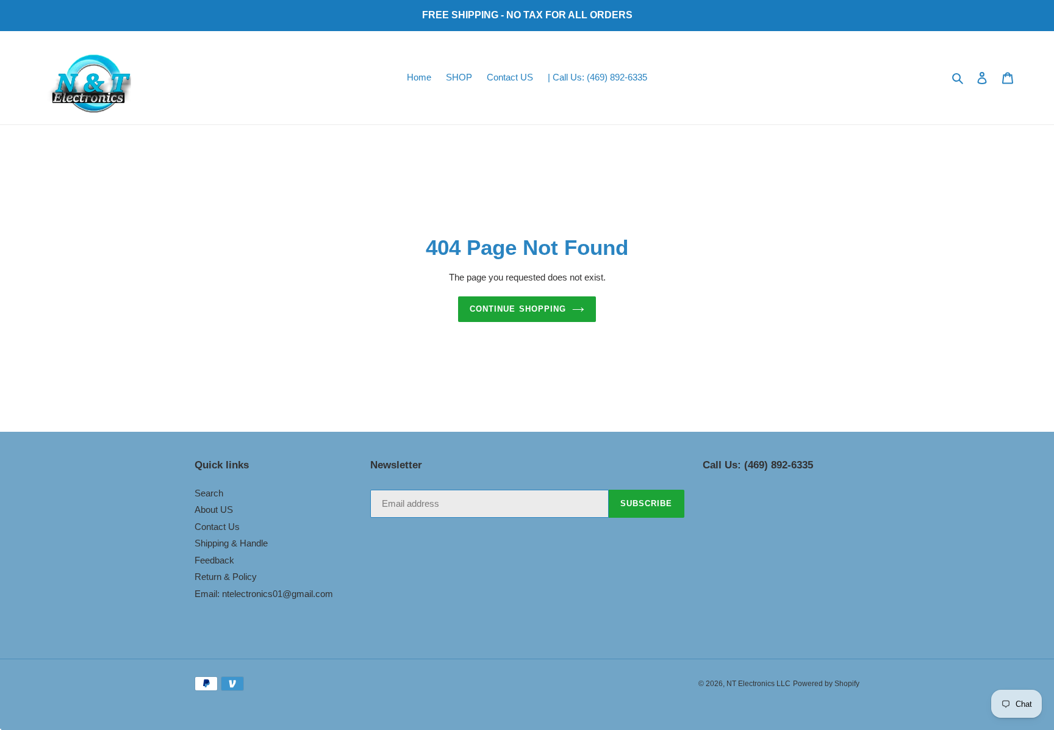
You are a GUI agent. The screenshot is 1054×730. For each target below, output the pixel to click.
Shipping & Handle (231, 543)
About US (214, 509)
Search (209, 493)
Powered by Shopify (826, 683)
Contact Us (217, 526)
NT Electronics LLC (758, 683)
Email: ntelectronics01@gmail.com (264, 594)
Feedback (214, 560)
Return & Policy (226, 576)
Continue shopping (518, 308)
